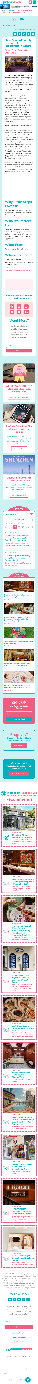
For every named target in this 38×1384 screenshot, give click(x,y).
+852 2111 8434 (10, 267)
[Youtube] (19, 1299)
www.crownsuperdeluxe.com (15, 273)
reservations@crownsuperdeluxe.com (18, 270)
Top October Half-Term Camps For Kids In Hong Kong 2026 (19, 642)
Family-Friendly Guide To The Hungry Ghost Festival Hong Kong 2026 (17, 664)
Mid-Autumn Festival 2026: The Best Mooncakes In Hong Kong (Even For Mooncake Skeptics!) (17, 619)
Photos (5, 1373)
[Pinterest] (23, 1299)
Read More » (7, 600)
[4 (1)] (19, 6)
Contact (30, 1369)
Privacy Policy (31, 1379)
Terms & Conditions (21, 1379)
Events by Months (19, 1337)
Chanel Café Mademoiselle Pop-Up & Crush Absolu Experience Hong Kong (17, 686)
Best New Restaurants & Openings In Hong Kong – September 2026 (17, 596)
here (25, 249)
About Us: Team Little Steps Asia (10, 1369)
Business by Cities (19, 1333)
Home (3, 11)
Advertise (22, 1369)
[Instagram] (28, 1299)
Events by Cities (19, 1342)
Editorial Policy (11, 1379)
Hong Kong (11, 11)
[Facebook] (10, 1299)
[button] (15, 34)
